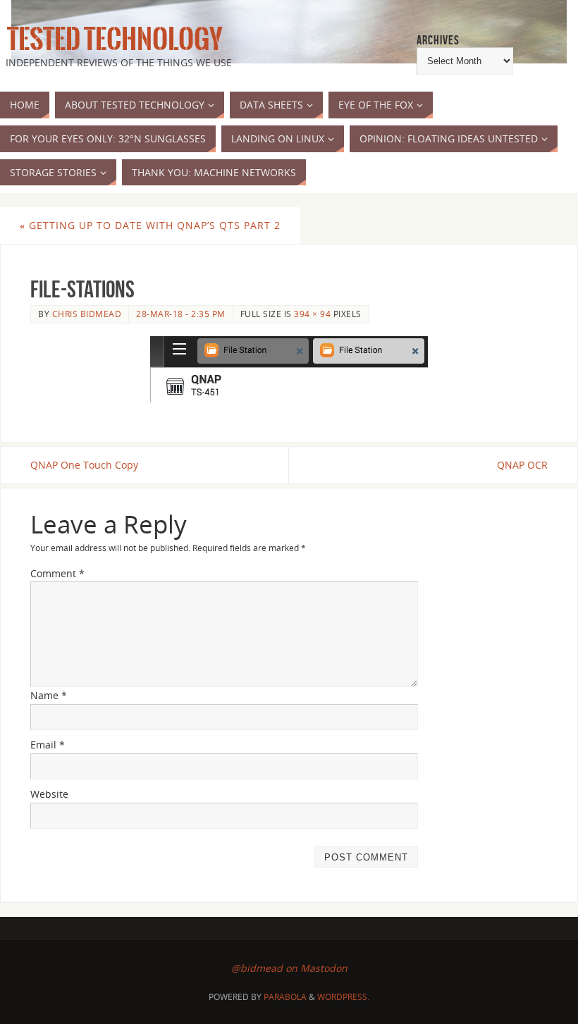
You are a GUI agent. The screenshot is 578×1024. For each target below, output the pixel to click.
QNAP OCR (522, 464)
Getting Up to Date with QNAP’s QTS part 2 (150, 225)
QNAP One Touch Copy (84, 464)
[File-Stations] (289, 369)
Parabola (285, 997)
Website (49, 794)
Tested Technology (111, 39)
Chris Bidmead (87, 313)
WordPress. (343, 997)
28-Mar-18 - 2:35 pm (181, 313)
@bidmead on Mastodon (289, 968)
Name (48, 695)
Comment (57, 573)
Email (47, 744)
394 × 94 (312, 313)
